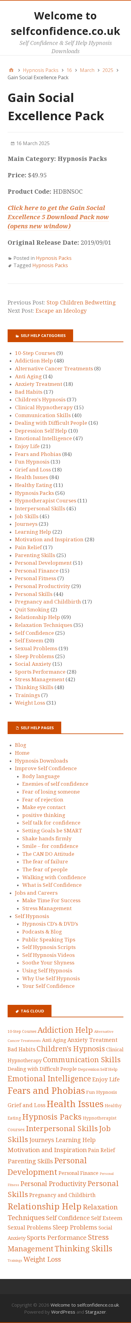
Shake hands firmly (47, 838)
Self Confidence (34, 633)
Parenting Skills (35, 555)
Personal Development (43, 563)
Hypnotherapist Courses (45, 501)
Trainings (27, 695)
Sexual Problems (36, 648)
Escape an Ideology (61, 311)
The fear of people (45, 869)
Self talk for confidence (51, 823)
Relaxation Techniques (43, 625)
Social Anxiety (33, 664)
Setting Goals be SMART (52, 831)
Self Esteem (29, 641)
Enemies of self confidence (55, 784)
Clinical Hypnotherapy (44, 407)
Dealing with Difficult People (51, 423)
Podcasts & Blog (42, 932)
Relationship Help (37, 617)
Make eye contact (44, 807)
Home (22, 753)
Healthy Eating (33, 485)
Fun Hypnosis (32, 462)
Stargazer (95, 1312)
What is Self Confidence (52, 885)
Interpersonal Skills (40, 508)
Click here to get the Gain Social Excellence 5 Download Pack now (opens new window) (58, 217)
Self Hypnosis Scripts (49, 947)
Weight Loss (30, 703)
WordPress (63, 1312)
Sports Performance (40, 672)
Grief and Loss (33, 470)
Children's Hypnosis (40, 399)
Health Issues (31, 477)
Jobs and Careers (36, 893)
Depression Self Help (41, 431)
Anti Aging (28, 376)
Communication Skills (43, 415)
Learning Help (33, 532)
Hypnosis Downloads (41, 761)
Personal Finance (36, 571)
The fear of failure (45, 862)
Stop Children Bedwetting (81, 302)
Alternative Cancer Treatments (54, 369)
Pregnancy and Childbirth (48, 602)
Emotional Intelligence (43, 438)
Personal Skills (33, 594)
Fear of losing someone (51, 792)
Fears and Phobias (38, 454)
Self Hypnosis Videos (48, 955)
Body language (41, 776)
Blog (20, 745)
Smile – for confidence (50, 846)
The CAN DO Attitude (48, 854)
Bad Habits (28, 392)
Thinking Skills (34, 687)
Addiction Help (34, 361)
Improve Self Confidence (46, 768)
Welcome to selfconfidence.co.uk (85, 1305)
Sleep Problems (34, 656)
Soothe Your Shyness (48, 963)
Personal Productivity (42, 586)
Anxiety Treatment (38, 384)
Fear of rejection (42, 800)
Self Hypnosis (32, 916)
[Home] (11, 70)
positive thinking (43, 815)
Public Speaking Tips (48, 940)
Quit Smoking (32, 610)
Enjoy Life (27, 446)
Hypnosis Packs (54, 258)
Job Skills (26, 516)
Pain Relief (28, 547)
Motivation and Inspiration (49, 539)
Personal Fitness (35, 578)
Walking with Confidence (54, 877)
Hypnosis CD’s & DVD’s (50, 924)
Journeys (26, 524)
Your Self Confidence (48, 986)
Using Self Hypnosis (47, 971)
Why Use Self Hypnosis (51, 978)
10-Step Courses (35, 353)
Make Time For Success (51, 900)
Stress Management (39, 679)
